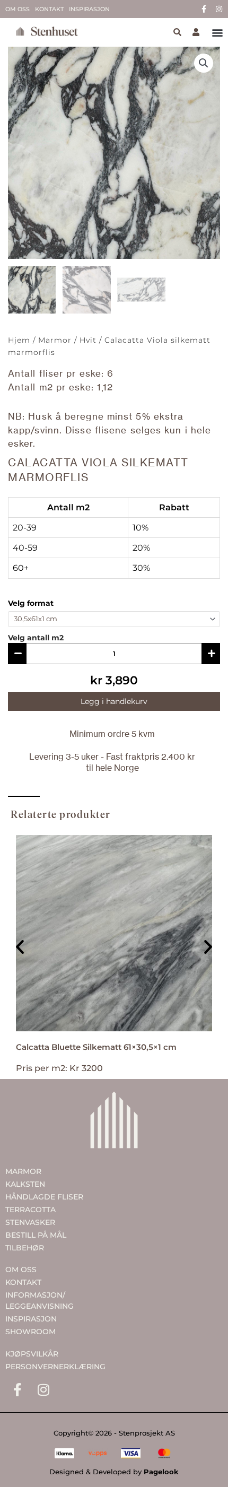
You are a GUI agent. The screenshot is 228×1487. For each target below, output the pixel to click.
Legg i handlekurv (114, 701)
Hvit (88, 340)
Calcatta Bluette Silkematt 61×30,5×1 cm (96, 1047)
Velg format (31, 603)
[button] (217, 32)
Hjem (19, 340)
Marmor (55, 340)
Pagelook (161, 1471)
